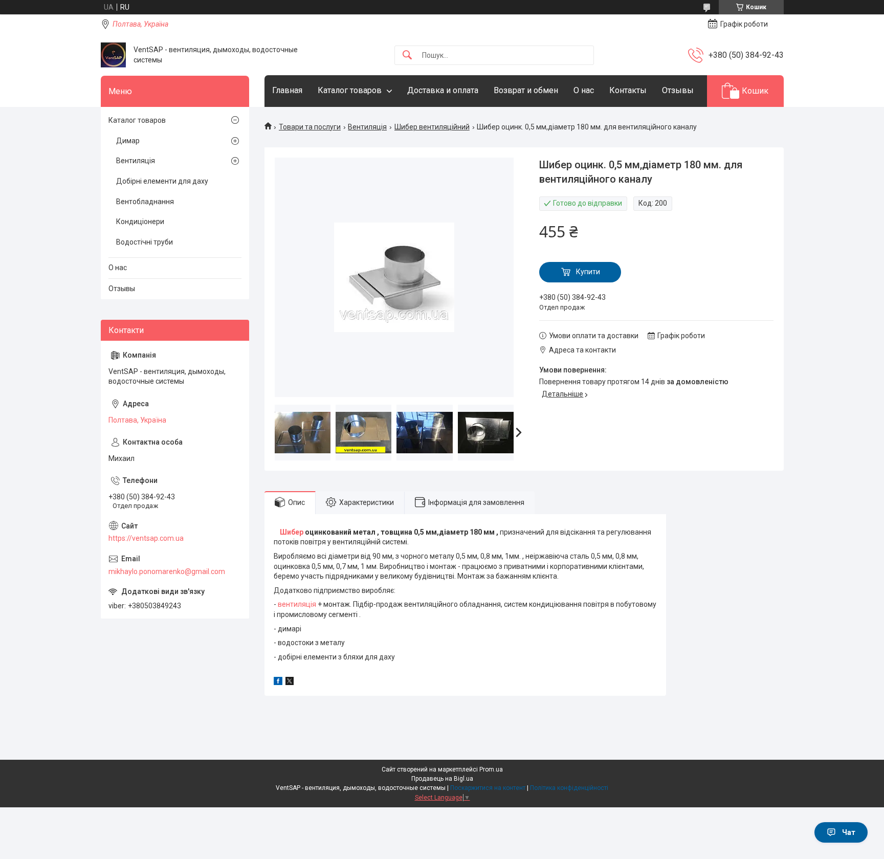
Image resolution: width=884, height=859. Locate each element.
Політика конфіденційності (569, 787)
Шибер (291, 532)
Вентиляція (367, 127)
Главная (287, 90)
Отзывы (678, 90)
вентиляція (297, 604)
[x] (289, 682)
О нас (583, 90)
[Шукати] (407, 55)
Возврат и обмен (526, 90)
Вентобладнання (145, 201)
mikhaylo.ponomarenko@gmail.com (166, 571)
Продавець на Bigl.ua (442, 778)
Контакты (628, 90)
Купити (588, 272)
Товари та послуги (310, 127)
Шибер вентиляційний (432, 127)
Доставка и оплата (442, 90)
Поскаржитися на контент (487, 787)
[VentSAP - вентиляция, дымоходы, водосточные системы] (113, 55)
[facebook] (278, 682)
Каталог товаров (350, 90)
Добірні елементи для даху (162, 181)
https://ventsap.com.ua (146, 538)
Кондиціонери (140, 221)
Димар (128, 141)
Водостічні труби (144, 242)
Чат (848, 832)
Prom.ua (491, 769)
